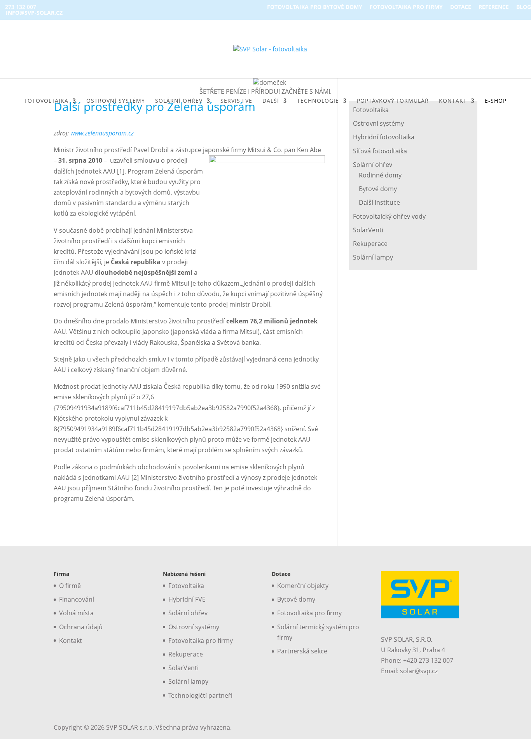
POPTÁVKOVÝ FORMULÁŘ (393, 101)
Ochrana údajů (81, 627)
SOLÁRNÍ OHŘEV (179, 101)
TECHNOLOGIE (318, 101)
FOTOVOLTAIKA (46, 101)
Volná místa (76, 613)
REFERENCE (494, 7)
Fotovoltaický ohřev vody (389, 216)
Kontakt (70, 640)
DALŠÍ (270, 101)
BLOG (523, 7)
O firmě (70, 585)
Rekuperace (370, 243)
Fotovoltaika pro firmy (200, 640)
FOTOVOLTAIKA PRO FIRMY (406, 7)
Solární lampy (373, 257)
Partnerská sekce (302, 651)
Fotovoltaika (186, 585)
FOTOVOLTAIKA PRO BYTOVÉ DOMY (314, 7)
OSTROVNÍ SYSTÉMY (115, 101)
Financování (76, 599)
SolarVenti (368, 230)
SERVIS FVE (236, 101)
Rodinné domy (380, 175)
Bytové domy (378, 188)
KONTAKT (453, 101)
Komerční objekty (302, 585)
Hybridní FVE (187, 599)
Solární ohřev (372, 164)
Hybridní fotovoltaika (383, 137)
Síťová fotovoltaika (380, 151)
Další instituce (379, 202)
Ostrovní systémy (378, 123)
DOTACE (460, 7)
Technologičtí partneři (200, 695)
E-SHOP (496, 101)
